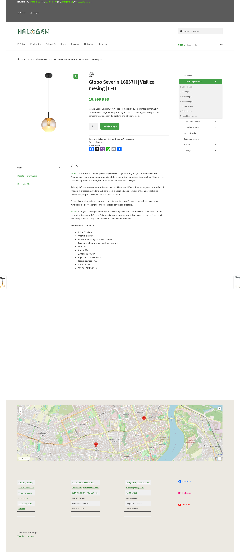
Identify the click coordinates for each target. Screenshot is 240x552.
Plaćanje (75, 44)
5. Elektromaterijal (191, 139)
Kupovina (102, 44)
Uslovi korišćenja (25, 493)
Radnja (74, 211)
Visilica (74, 173)
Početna (21, 44)
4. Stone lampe (186, 101)
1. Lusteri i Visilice (56, 59)
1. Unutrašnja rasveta (38, 59)
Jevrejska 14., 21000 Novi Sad (138, 482)
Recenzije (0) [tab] (23, 184)
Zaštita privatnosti (26, 487)
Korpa (63, 44)
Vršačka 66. (35, 1)
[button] (75, 76)
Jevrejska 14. (67, 1)
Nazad (189, 75)
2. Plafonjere (185, 91)
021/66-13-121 (131, 493)
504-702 (94, 493)
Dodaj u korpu (110, 126)
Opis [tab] (19, 167)
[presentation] (87, 382)
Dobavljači (51, 44)
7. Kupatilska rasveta (188, 116)
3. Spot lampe (186, 96)
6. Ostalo (188, 144)
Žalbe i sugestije (25, 503)
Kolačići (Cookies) (25, 482)
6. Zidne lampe (186, 111)
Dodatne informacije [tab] (27, 175)
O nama (21, 508)
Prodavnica (35, 44)
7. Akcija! (187, 150)
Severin (99, 142)
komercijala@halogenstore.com (85, 487)
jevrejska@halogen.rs (135, 487)
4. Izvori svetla (190, 133)
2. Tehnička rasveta (192, 121)
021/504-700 (51, 1)
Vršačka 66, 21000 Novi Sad (83, 482)
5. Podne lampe (186, 106)
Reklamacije (23, 498)
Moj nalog (89, 44)
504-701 (86, 493)
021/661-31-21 (85, 1)
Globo (97, 145)
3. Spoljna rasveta (191, 127)
